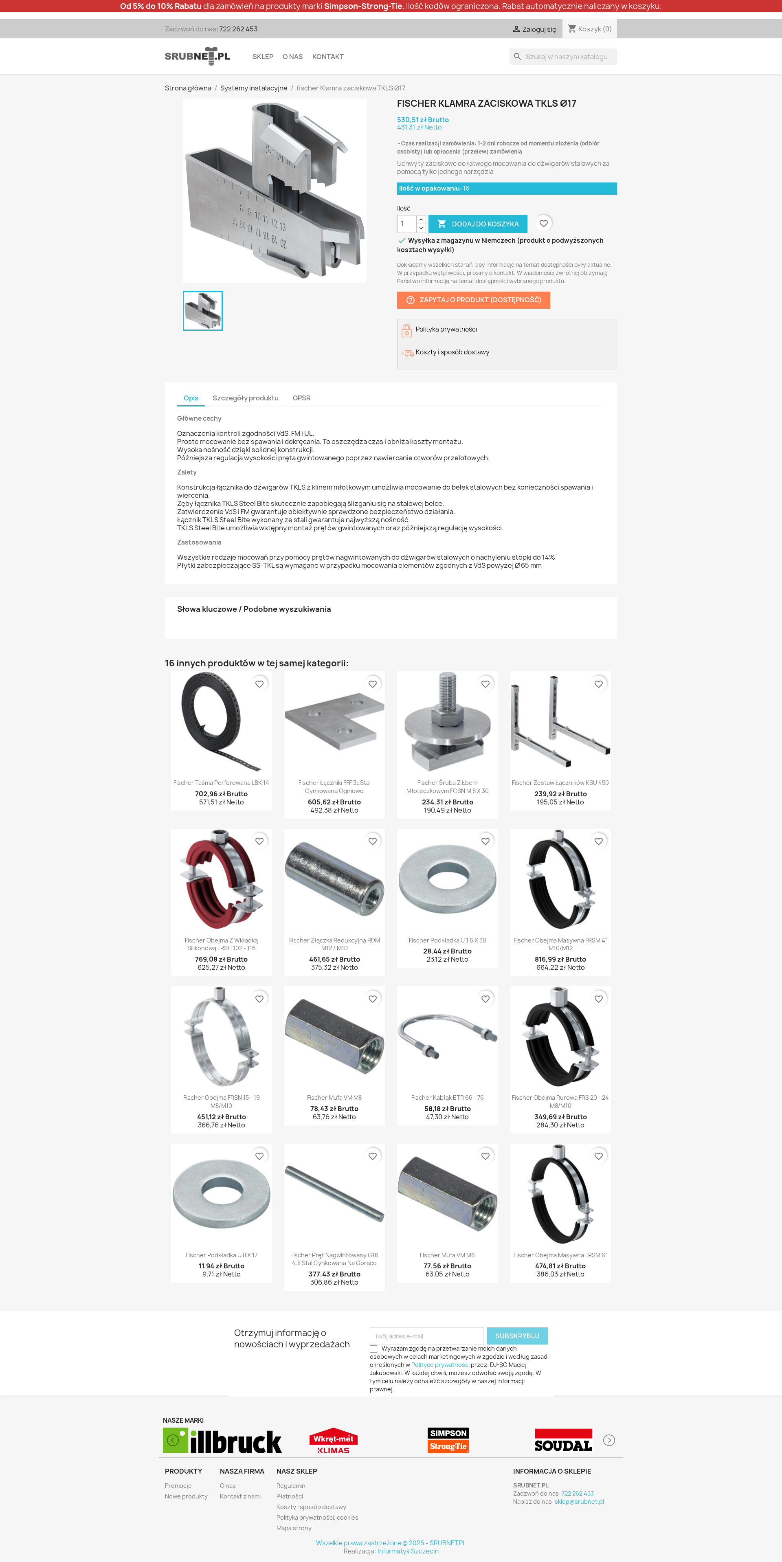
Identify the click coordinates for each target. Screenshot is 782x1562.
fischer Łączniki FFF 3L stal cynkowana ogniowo (335, 787)
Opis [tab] (191, 397)
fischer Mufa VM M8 (334, 1097)
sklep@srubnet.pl (579, 1501)
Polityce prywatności (440, 1365)
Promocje (178, 1486)
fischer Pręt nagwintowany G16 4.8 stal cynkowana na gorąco (334, 1259)
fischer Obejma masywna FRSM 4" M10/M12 (561, 944)
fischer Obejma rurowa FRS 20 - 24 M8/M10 (560, 1101)
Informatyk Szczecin (408, 1551)
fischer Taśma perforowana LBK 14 (221, 782)
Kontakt (328, 56)
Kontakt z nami (240, 1496)
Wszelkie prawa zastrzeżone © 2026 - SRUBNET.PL (391, 1543)
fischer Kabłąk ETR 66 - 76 (447, 1097)
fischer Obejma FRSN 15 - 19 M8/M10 (221, 1101)
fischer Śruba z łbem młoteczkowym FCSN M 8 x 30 (447, 787)
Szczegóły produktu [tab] (246, 397)
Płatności (290, 1496)
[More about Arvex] (563, 1440)
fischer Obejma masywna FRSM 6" (561, 1255)
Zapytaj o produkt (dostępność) (474, 300)
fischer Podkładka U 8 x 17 (221, 1255)
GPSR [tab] (302, 397)
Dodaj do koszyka (478, 223)
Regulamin (291, 1486)
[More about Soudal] (448, 1440)
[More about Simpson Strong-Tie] (333, 1440)
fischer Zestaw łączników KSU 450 (560, 782)
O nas (293, 56)
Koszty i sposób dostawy (311, 1507)
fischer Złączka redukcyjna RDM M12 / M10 (334, 944)
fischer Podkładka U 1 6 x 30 (447, 940)
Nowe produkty (186, 1496)
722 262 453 (238, 28)
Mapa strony (294, 1528)
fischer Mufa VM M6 (447, 1255)
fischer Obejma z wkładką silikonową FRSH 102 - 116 (221, 944)
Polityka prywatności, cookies (317, 1517)
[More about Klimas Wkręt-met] (218, 1440)
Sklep (263, 56)
